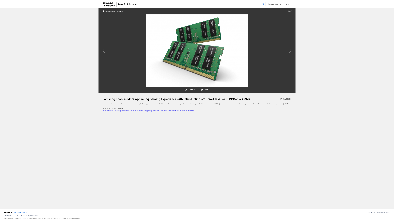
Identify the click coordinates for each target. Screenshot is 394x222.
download (192, 90)
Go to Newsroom (19, 212)
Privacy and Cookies (383, 212)
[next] (290, 51)
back (289, 11)
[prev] (104, 51)
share (206, 90)
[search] (263, 4)
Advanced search (273, 4)
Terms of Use (371, 212)
